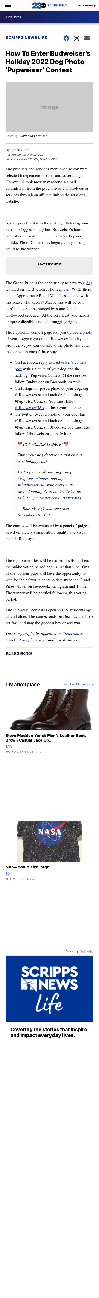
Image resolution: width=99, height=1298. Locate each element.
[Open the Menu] (7, 5)
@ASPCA (67, 491)
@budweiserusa (31, 485)
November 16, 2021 (34, 515)
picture (27, 532)
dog (82, 242)
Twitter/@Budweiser (33, 136)
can (66, 289)
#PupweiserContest (34, 478)
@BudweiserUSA (29, 407)
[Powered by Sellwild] (86, 951)
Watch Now (86, 5)
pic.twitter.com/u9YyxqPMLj (57, 497)
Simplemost (72, 633)
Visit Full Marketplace (78, 684)
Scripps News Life (26, 37)
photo (87, 332)
